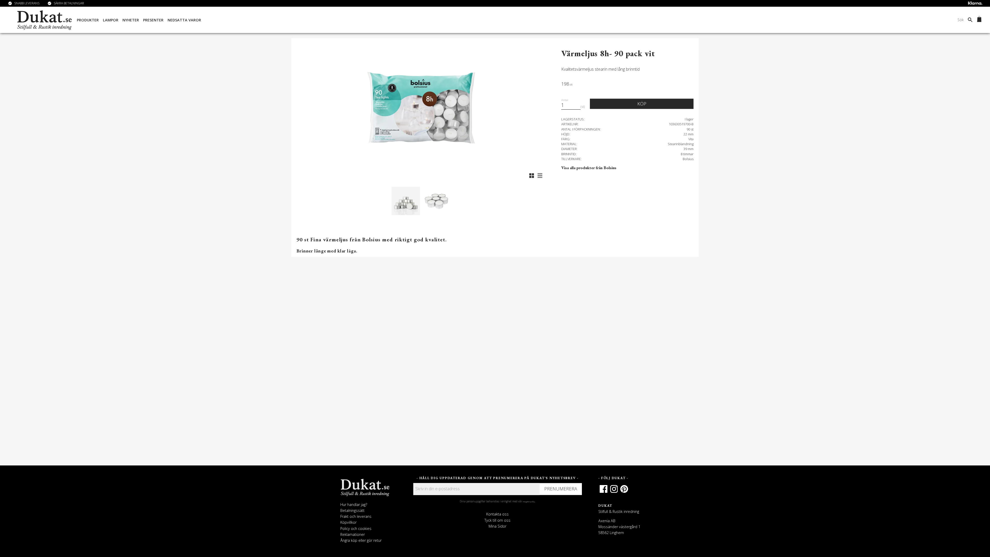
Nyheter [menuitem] (130, 20)
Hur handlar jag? (353, 504)
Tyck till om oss (497, 520)
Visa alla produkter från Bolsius (588, 167)
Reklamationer (352, 534)
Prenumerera (560, 489)
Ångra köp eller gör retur (361, 540)
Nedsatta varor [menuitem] (184, 20)
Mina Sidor (497, 526)
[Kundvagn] (978, 20)
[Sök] (970, 19)
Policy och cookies (356, 528)
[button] (531, 175)
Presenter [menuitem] (153, 20)
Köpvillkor (348, 522)
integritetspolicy (529, 501)
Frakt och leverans (356, 516)
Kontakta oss (497, 514)
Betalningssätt (352, 510)
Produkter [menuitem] (88, 20)
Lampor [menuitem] (110, 20)
